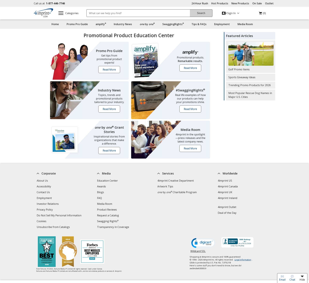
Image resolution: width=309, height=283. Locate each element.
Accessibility (44, 186)
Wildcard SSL (198, 252)
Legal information (242, 259)
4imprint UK (225, 192)
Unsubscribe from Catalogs (54, 227)
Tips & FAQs (199, 24)
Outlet (270, 3)
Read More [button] (110, 70)
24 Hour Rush (200, 3)
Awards (101, 186)
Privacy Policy (45, 210)
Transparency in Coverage (113, 227)
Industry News (123, 24)
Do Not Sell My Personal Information (59, 216)
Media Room (245, 24)
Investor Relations (48, 204)
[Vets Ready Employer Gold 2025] (68, 252)
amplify (101, 24)
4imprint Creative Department (175, 180)
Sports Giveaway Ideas (241, 77)
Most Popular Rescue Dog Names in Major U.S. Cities (250, 95)
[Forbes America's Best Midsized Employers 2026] (92, 252)
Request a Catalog (108, 215)
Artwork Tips (165, 186)
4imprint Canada (228, 186)
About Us (42, 180)
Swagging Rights (107, 221)
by (148, 24)
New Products (240, 3)
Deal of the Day (227, 213)
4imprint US (225, 180)
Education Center (107, 180)
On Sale (257, 3)
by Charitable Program (177, 192)
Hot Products (219, 3)
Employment (222, 24)
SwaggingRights (173, 24)
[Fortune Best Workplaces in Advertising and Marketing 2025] (46, 252)
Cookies (42, 221)
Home (55, 24)
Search (201, 13)
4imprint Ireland (227, 198)
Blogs (100, 192)
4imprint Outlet (227, 207)
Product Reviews (107, 209)
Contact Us (43, 192)
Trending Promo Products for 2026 (249, 85)
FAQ (99, 198)
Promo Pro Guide (77, 24)
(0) (262, 14)
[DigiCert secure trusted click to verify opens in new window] (203, 243)
